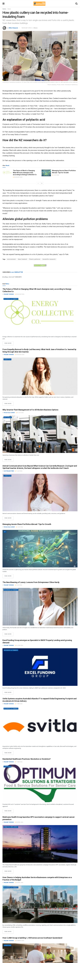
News (9, 9)
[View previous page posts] (38, 183)
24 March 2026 (20, 940)
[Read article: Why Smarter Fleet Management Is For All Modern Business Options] (40, 434)
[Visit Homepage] (39, 4)
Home (4, 9)
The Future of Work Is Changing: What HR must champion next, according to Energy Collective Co (25, 172)
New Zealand (22, 259)
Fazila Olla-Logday (9, 412)
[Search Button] (76, 4)
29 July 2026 (20, 412)
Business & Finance (11, 299)
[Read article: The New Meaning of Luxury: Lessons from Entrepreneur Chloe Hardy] (40, 606)
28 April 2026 (19, 822)
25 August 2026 (20, 354)
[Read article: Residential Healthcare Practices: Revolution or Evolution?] (40, 783)
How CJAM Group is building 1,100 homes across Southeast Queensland (32, 938)
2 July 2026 (56, 175)
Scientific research (49, 259)
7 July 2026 (19, 471)
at (5, 531)
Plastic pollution (34, 259)
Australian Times (9, 471)
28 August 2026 (18, 177)
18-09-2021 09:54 (26, 28)
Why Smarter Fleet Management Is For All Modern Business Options (30, 410)
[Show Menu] (3, 4)
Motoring (7, 417)
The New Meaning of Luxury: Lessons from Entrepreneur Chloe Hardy (30, 582)
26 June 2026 (19, 645)
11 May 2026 (19, 703)
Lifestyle (7, 359)
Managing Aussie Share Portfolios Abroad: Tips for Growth (26, 524)
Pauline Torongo (9, 294)
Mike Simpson (13, 28)
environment (11, 259)
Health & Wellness (11, 827)
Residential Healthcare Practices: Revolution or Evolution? (26, 759)
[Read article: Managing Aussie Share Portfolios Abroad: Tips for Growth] (46, 173)
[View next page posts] (41, 183)
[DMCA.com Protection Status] (40, 265)
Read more (8, 342)
